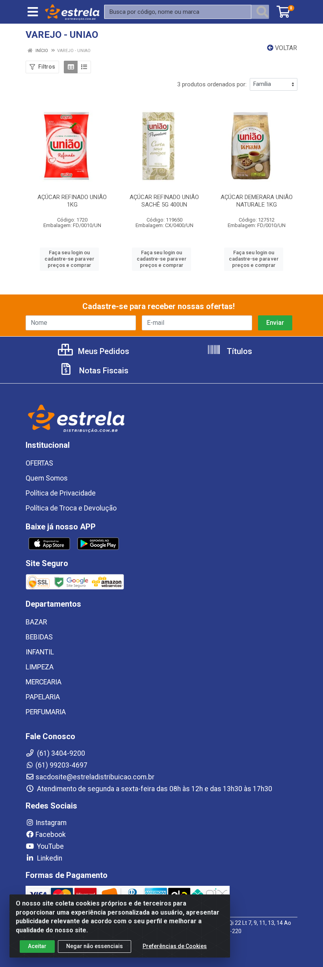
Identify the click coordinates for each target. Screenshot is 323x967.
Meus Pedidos (102, 351)
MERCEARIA (43, 682)
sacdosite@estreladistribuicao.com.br (94, 777)
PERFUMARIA (46, 712)
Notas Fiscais (102, 370)
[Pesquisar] (262, 12)
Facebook (50, 834)
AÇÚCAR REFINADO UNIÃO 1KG (72, 201)
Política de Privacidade (61, 493)
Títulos (238, 351)
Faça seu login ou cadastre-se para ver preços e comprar (69, 259)
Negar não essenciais (94, 946)
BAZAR (36, 622)
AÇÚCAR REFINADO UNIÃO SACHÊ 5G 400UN (164, 201)
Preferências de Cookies (175, 946)
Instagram (51, 823)
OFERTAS (39, 463)
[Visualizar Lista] (84, 67)
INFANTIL (40, 652)
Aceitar (37, 946)
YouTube (49, 846)
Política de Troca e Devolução (71, 508)
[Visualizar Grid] (71, 67)
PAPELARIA (43, 697)
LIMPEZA (40, 667)
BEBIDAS (39, 637)
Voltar (285, 48)
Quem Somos (47, 478)
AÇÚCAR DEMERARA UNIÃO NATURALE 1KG (257, 201)
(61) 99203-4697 (61, 765)
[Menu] (33, 12)
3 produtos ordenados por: (212, 84)
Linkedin (48, 858)
